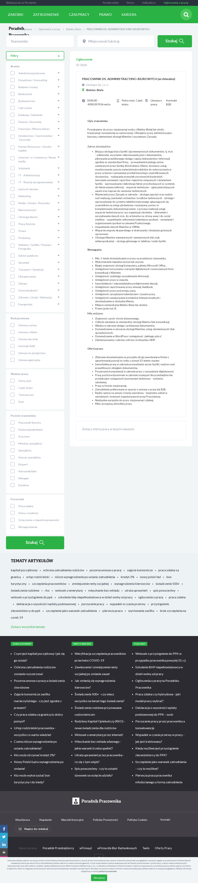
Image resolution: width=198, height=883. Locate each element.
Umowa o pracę (27, 325)
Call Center (25, 108)
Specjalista (24, 450)
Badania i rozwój (28, 87)
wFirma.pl (85, 848)
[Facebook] (4, 829)
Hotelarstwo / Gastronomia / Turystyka (35, 137)
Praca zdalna (25, 506)
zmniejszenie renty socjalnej (90, 583)
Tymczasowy (26, 394)
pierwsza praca (112, 610)
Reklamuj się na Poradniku (21, 2)
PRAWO (105, 14)
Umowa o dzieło (28, 332)
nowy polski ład (150, 577)
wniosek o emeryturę (69, 590)
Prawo (22, 230)
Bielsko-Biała (73, 29)
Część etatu (25, 387)
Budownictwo (26, 101)
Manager (23, 478)
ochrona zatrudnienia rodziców (63, 570)
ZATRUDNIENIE (46, 14)
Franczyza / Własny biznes (34, 128)
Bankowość (25, 94)
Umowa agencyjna (29, 360)
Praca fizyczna (26, 224)
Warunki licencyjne (72, 819)
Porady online (111, 2)
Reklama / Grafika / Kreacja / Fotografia (35, 246)
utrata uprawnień (136, 590)
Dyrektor (23, 485)
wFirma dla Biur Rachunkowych (117, 848)
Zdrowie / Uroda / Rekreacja (35, 297)
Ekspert (23, 464)
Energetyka (25, 304)
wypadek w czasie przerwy (127, 604)
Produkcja (24, 237)
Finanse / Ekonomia (29, 121)
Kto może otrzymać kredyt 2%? (34, 755)
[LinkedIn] (4, 844)
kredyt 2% (127, 577)
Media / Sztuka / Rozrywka (34, 203)
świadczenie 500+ (168, 583)
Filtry (14, 55)
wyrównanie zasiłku (141, 610)
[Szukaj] (186, 14)
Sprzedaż (23, 262)
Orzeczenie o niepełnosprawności (38, 520)
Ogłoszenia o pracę (176, 2)
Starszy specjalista (29, 457)
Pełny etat (24, 380)
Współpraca (22, 819)
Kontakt (165, 819)
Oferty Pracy (163, 848)
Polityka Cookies (137, 819)
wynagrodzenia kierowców (132, 583)
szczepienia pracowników (49, 583)
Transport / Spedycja (31, 269)
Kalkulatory (149, 2)
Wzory (130, 2)
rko (47, 590)
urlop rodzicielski (37, 577)
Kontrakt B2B (26, 346)
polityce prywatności (108, 871)
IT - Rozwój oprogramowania (35, 182)
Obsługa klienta (28, 217)
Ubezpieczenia (27, 276)
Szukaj (171, 40)
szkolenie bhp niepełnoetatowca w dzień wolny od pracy (95, 597)
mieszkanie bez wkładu (103, 590)
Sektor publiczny (28, 255)
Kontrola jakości (28, 290)
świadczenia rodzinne (25, 590)
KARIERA (128, 14)
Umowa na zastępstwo (32, 353)
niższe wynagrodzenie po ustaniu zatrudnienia (85, 577)
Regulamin (45, 819)
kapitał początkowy (24, 570)
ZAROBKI (15, 14)
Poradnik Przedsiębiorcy (58, 848)
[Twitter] (4, 836)
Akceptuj (99, 877)
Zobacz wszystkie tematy (28, 626)
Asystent (24, 436)
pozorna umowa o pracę (105, 570)
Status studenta (28, 513)
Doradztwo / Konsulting (32, 80)
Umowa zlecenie (28, 339)
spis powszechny (164, 590)
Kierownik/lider (27, 471)
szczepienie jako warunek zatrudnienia (71, 610)
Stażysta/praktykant (30, 429)
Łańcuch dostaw (28, 189)
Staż (21, 401)
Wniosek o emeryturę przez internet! (99, 735)
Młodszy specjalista (30, 443)
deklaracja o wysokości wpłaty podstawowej (46, 604)
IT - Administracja (29, 175)
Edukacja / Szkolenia (30, 115)
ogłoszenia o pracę (150, 597)
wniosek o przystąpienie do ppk (32, 597)
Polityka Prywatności (105, 819)
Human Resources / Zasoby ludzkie (34, 148)
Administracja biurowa (31, 73)
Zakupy (22, 283)
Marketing (24, 196)
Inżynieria (24, 168)
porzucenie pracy (92, 604)
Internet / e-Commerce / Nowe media (37, 159)
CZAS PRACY (79, 14)
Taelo (145, 848)
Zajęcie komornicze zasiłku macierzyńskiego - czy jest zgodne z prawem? (38, 700)
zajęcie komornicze (140, 570)
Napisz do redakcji (36, 828)
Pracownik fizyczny (29, 422)
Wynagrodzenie (27, 527)
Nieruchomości (27, 210)
